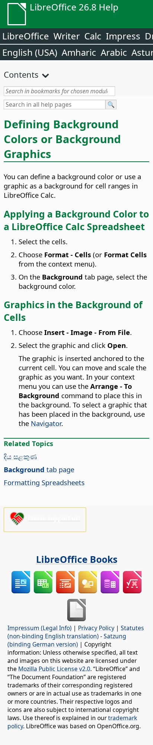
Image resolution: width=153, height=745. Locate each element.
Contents (21, 74)
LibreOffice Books (76, 559)
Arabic (114, 52)
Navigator (46, 423)
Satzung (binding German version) (66, 640)
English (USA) (29, 52)
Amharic (79, 52)
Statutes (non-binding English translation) (75, 632)
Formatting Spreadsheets (44, 482)
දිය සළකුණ (20, 456)
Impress (123, 36)
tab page (39, 469)
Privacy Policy (96, 628)
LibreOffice (25, 36)
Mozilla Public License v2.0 (54, 669)
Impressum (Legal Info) (39, 628)
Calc (92, 36)
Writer (66, 36)
